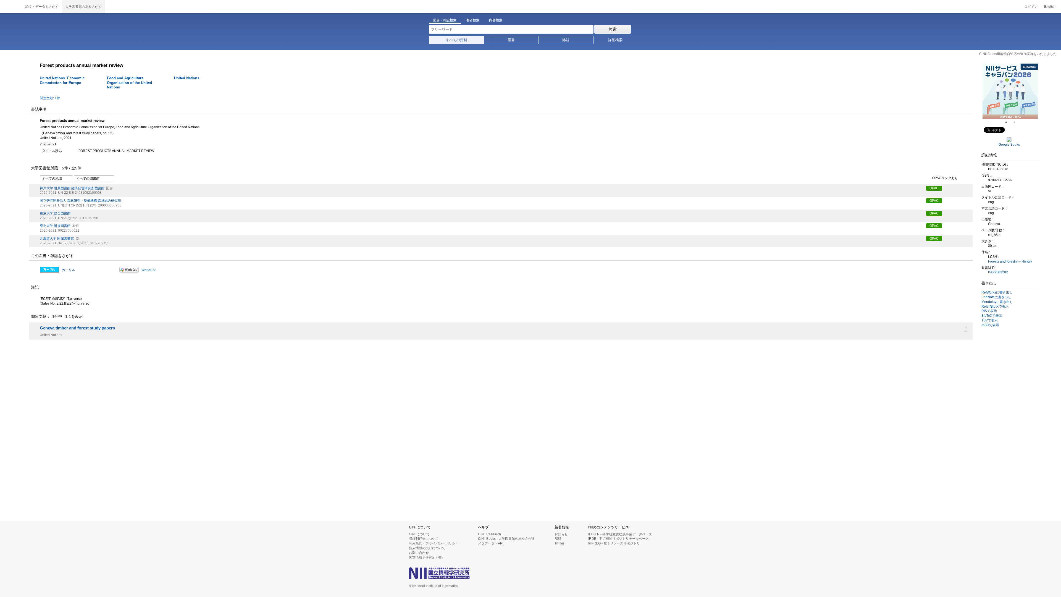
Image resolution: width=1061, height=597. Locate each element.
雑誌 (565, 40)
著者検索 (472, 20)
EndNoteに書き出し (996, 297)
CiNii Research (489, 534)
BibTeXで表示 (991, 316)
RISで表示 (989, 311)
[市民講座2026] (1010, 91)
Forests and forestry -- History (1010, 261)
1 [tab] (1008, 122)
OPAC (934, 188)
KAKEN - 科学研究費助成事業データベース (620, 534)
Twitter (559, 543)
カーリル (68, 270)
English (1049, 7)
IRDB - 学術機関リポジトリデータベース (618, 539)
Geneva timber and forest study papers (77, 328)
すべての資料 (456, 40)
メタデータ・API (490, 543)
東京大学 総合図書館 (55, 213)
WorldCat (148, 270)
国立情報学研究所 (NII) (426, 557)
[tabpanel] (1010, 91)
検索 (612, 29)
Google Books (1009, 144)
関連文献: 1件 (50, 98)
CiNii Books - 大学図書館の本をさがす (506, 539)
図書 (511, 40)
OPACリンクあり (945, 178)
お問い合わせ (419, 553)
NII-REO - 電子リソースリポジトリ (614, 543)
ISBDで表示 (990, 325)
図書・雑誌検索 (444, 20)
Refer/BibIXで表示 (995, 306)
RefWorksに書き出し (997, 292)
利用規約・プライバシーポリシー (434, 543)
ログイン (1031, 7)
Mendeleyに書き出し (997, 302)
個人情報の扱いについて (427, 548)
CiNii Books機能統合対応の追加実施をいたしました (1018, 54)
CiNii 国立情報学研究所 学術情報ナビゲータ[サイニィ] (11, 6)
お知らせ (561, 534)
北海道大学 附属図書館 (57, 238)
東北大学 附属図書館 (55, 226)
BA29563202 (998, 272)
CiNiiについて (419, 534)
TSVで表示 (989, 320)
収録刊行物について (424, 539)
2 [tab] (1016, 122)
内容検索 (495, 20)
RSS (558, 539)
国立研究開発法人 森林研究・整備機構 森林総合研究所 (80, 201)
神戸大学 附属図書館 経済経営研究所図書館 (72, 188)
